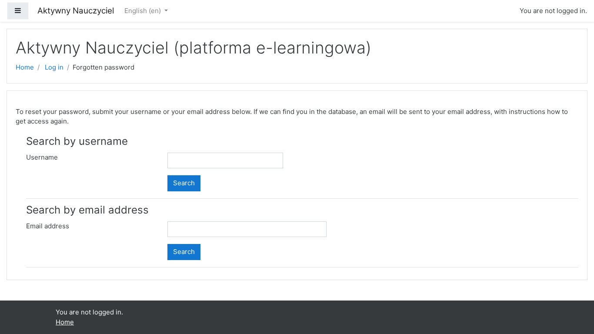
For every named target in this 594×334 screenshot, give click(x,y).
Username (42, 157)
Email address (47, 226)
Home (25, 67)
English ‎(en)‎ (143, 11)
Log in (54, 67)
